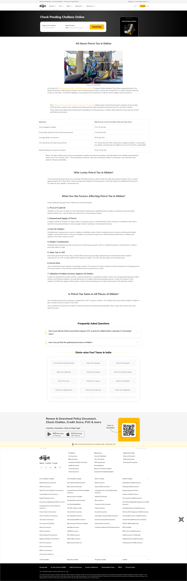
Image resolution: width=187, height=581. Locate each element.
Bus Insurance (99, 500)
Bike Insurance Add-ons (74, 542)
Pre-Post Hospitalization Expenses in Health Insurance (136, 503)
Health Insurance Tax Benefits (131, 535)
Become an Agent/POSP (71, 1)
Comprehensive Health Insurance (133, 542)
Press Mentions (99, 465)
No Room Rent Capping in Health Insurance (135, 512)
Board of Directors (129, 456)
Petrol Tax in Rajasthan (122, 390)
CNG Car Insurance (45, 486)
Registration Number (49, 25)
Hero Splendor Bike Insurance (76, 482)
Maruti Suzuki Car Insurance (48, 482)
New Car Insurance (45, 527)
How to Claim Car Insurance (48, 512)
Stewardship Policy (108, 567)
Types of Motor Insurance (102, 486)
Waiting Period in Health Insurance (133, 539)
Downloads (43, 567)
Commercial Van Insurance (103, 504)
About (42, 463)
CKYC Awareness (99, 462)
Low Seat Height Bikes (74, 504)
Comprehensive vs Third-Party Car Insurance (50, 507)
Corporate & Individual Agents (104, 472)
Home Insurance (73, 472)
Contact (48, 463)
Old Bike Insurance (72, 531)
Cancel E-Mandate (100, 456)
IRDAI (120, 567)
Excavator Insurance (101, 512)
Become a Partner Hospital (102, 468)
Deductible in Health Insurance (132, 482)
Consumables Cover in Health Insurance (134, 516)
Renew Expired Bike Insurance (76, 519)
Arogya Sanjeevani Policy (130, 490)
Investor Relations (58, 1)
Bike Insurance (73, 459)
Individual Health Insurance (131, 486)
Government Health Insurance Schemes (134, 519)
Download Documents (130, 462)
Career (55, 463)
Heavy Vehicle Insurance (102, 523)
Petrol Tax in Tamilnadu (93, 390)
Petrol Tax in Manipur (93, 363)
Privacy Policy (130, 567)
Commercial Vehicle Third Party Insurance (107, 527)
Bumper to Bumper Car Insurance (49, 539)
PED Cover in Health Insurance (132, 531)
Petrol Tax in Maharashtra (64, 390)
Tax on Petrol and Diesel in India (63, 363)
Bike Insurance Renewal (74, 486)
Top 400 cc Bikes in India (74, 508)
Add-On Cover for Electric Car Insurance (52, 490)
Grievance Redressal (45, 1)
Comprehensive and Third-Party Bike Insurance (78, 491)
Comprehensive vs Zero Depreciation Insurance (106, 491)
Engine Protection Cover (47, 498)
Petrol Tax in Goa (63, 381)
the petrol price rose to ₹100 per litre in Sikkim (75, 88)
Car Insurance (72, 456)
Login (143, 6)
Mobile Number (70, 25)
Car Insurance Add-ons (47, 554)
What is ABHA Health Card (131, 523)
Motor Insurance (100, 482)
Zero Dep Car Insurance (47, 519)
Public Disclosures (129, 459)
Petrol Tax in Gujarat (122, 363)
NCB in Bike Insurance (73, 539)
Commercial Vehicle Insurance (77, 462)
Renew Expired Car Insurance (48, 535)
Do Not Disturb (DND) (58, 567)
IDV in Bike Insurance (73, 535)
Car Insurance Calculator (47, 523)
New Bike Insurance (73, 527)
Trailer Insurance (100, 508)
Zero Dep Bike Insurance (74, 516)
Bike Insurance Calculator (74, 496)
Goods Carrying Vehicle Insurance (105, 519)
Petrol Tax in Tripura (93, 381)
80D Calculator (127, 527)
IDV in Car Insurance (46, 546)
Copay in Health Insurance (130, 494)
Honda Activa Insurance (74, 512)
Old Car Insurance (45, 531)
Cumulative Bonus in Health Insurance (134, 508)
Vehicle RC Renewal (101, 496)
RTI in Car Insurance (45, 542)
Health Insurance (73, 465)
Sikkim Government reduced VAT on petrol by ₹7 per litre (73, 105)
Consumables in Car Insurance (49, 494)
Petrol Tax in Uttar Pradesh (122, 372)
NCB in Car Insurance (46, 550)
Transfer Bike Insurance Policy (76, 500)
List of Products (99, 459)
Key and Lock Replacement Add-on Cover (52, 502)
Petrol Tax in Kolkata (122, 381)
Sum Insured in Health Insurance (132, 498)
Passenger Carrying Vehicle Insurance (106, 516)
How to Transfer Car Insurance (49, 516)
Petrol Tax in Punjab (93, 372)
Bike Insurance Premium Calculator (77, 523)
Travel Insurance (73, 468)
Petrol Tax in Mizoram (64, 372)
